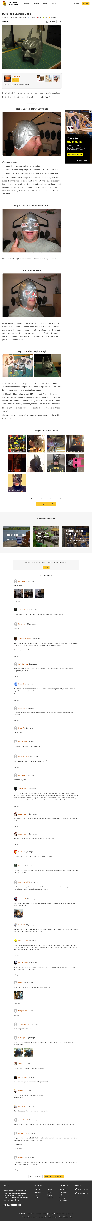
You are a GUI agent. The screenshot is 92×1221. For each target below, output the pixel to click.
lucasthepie (22, 624)
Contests (36, 3)
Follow (15, 80)
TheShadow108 (23, 1024)
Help (61, 1195)
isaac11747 (21, 728)
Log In (76, 4)
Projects (27, 3)
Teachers (45, 3)
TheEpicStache (23, 609)
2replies (17, 955)
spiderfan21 (22, 899)
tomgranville (22, 1011)
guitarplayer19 (23, 1120)
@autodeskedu (83, 1193)
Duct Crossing (23, 941)
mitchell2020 (22, 1133)
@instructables (83, 1189)
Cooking (49, 1189)
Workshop (38, 1192)
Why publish (63, 1189)
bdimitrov (21, 581)
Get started (63, 1192)
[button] (60, 21)
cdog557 (21, 1064)
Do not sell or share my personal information (37, 1217)
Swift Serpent (23, 664)
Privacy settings (67, 1214)
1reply (17, 656)
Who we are (63, 1201)
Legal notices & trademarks (62, 1217)
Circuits (37, 1189)
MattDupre (22, 1038)
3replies (17, 602)
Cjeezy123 (21, 708)
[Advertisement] (78, 137)
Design (37, 1195)
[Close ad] (90, 111)
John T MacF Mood (24, 639)
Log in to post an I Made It (46, 504)
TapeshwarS (22, 789)
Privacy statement (54, 1214)
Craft (36, 1198)
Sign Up (85, 4)
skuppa (20, 983)
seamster (7, 18)
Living (14, 18)
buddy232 (21, 1091)
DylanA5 (21, 684)
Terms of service (41, 1214)
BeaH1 (20, 865)
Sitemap (62, 1198)
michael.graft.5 (23, 756)
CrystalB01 (21, 925)
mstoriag (21, 1158)
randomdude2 (23, 963)
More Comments (35, 1176)
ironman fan (22, 1077)
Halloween (22, 18)
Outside (49, 1195)
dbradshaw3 (22, 742)
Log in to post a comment (54, 1176)
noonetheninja (23, 814)
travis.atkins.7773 (24, 882)
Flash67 (21, 852)
